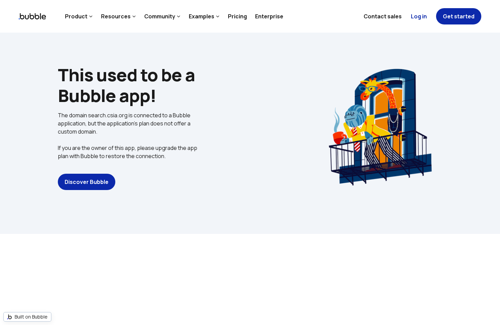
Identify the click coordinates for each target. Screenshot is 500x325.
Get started (458, 16)
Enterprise (269, 16)
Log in (419, 16)
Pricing (237, 16)
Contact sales (383, 16)
